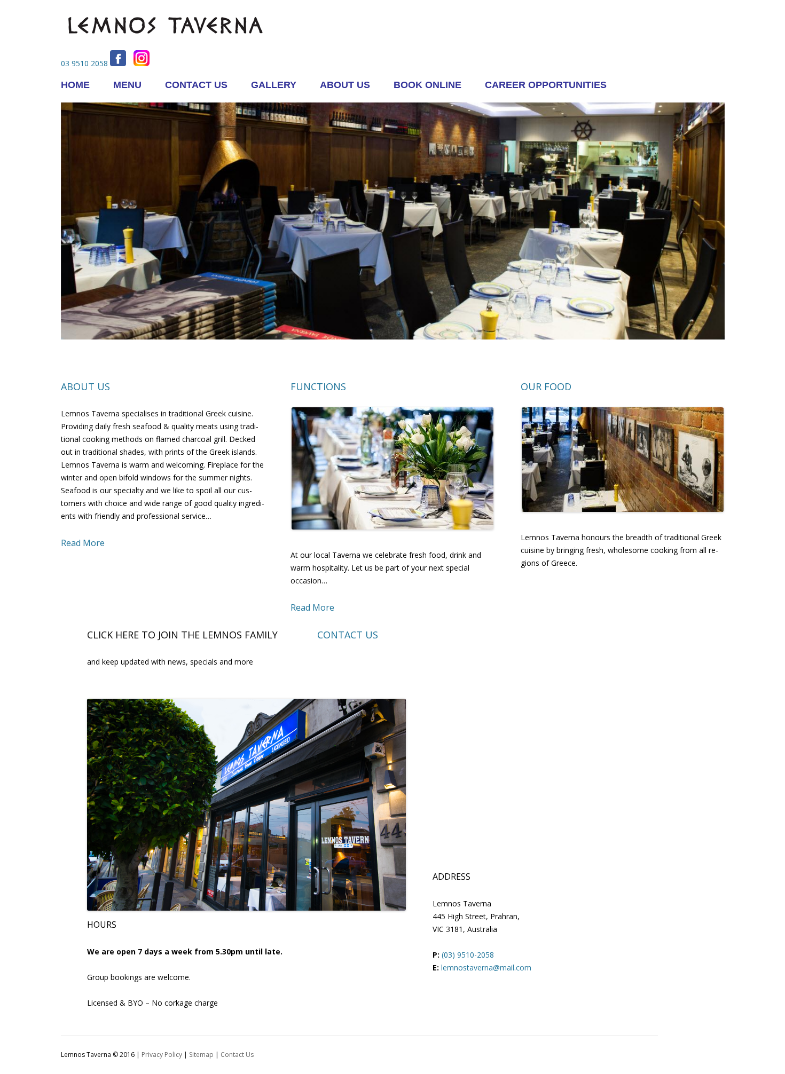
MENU (127, 85)
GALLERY (273, 85)
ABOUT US (345, 85)
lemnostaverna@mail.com (486, 967)
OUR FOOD (546, 386)
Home (75, 85)
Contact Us (237, 1054)
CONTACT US (196, 85)
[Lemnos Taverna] (165, 46)
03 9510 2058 (84, 63)
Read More (83, 543)
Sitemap (201, 1054)
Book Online (427, 85)
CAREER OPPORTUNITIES (546, 85)
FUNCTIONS (318, 386)
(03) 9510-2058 (468, 955)
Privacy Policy (162, 1054)
